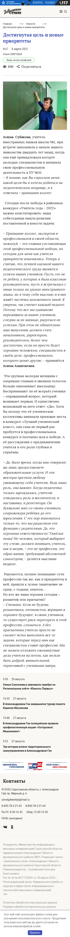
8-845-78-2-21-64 (35, 805)
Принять (35, 932)
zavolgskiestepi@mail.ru (15, 799)
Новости (30, 24)
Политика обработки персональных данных (30, 902)
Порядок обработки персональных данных (29, 906)
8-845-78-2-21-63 (11, 805)
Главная (7, 24)
